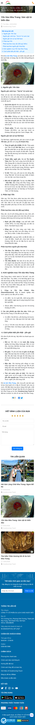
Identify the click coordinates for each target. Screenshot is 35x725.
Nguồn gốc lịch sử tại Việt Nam (13, 39)
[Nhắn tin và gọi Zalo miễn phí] (31, 715)
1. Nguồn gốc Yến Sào (9, 33)
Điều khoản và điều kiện (8, 678)
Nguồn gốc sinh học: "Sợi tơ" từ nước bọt (16, 36)
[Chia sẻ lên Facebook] (19, 398)
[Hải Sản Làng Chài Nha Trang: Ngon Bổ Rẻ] (17, 471)
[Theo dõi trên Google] (13, 688)
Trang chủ (4, 8)
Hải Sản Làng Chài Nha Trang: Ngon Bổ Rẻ (17, 485)
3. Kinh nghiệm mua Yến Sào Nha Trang (14, 49)
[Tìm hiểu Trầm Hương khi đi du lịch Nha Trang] (17, 542)
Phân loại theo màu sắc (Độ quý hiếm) (15, 44)
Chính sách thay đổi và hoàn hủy (11, 667)
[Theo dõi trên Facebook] (6, 688)
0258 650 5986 (5, 646)
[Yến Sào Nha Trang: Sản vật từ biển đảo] (17, 506)
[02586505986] (33, 3)
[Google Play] (7, 697)
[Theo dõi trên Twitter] (2, 688)
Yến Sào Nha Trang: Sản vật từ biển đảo (16, 521)
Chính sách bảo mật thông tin (10, 660)
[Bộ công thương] (9, 720)
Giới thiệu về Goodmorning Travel (11, 671)
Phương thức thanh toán (9, 656)
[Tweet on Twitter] (22, 398)
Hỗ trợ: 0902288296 (7, 623)
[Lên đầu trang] (31, 721)
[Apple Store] (19, 697)
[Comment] (13, 398)
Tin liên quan (17, 457)
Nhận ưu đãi (29, 591)
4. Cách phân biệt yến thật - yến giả (13, 51)
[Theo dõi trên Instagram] (9, 688)
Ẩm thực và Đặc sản (16, 8)
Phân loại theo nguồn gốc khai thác (14, 46)
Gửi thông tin (17, 448)
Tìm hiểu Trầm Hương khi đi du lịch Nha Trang (15, 557)
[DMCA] (23, 720)
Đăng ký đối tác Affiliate (8, 674)
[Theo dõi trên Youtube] (16, 688)
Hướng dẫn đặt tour (7, 663)
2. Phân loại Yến (7, 41)
